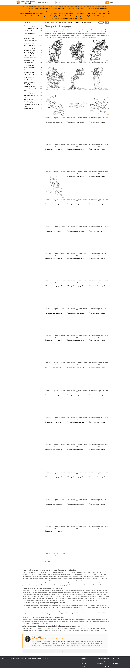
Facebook (107, 666)
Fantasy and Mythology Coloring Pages (35, 16)
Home (47, 22)
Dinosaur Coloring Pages (26, 11)
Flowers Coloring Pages (101, 8)
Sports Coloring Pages (67, 13)
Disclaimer (84, 661)
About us (83, 658)
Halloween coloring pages (40, 13)
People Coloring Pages (26, 13)
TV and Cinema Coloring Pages (45, 6)
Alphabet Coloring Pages (54, 13)
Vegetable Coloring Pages (85, 16)
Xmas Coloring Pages (54, 11)
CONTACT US (48, 2)
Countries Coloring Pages (29, 6)
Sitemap (83, 663)
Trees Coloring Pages (66, 11)
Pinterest (115, 661)
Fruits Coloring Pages (78, 11)
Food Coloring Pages (104, 11)
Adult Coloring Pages (52, 16)
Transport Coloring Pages (103, 13)
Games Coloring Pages (101, 6)
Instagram (100, 663)
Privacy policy (101, 661)
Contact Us (116, 658)
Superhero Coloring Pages (73, 8)
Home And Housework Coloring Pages (58, 18)
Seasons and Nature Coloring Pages (68, 16)
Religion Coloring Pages (75, 18)
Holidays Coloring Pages (73, 6)
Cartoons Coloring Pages (87, 6)
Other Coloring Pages (99, 16)
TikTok (83, 666)
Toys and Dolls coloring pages (30, 8)
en (112, 2)
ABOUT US (41, 2)
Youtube (115, 663)
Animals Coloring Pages (58, 8)
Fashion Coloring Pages (92, 11)
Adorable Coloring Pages (87, 8)
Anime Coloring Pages (60, 6)
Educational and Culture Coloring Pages (84, 13)
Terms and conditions (103, 658)
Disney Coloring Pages (45, 8)
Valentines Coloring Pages (41, 11)
